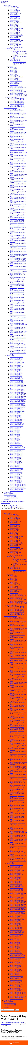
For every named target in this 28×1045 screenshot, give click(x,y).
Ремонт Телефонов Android (10, 108)
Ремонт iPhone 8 (14, 17)
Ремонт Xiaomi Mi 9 (15, 474)
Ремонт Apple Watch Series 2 (17, 100)
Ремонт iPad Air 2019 (15, 83)
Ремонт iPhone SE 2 (14, 29)
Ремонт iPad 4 (13, 70)
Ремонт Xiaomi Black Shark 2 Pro (18, 488)
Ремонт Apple (7, 5)
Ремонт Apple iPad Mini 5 (16, 81)
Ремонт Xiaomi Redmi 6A (16, 367)
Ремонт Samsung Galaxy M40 (17, 217)
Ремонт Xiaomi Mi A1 (15, 465)
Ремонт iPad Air (13, 82)
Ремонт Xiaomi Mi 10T (15, 470)
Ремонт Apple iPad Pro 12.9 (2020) (18, 95)
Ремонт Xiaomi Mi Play (15, 443)
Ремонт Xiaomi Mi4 (14, 442)
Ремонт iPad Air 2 (14, 85)
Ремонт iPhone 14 (14, 43)
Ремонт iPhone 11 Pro (15, 26)
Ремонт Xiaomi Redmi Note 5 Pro (18, 393)
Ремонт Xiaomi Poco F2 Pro (16, 426)
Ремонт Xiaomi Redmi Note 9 (17, 404)
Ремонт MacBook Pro (15, 60)
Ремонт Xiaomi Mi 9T (15, 477)
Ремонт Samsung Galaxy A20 (17, 308)
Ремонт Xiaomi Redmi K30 (16, 380)
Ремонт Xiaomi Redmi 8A (16, 373)
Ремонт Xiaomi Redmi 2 (15, 416)
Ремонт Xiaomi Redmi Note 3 (17, 384)
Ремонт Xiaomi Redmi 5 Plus (17, 362)
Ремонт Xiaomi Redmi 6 (15, 365)
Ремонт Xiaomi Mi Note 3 (16, 451)
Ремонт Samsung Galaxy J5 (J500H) (18, 254)
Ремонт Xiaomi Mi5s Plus (16, 445)
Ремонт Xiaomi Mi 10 (15, 466)
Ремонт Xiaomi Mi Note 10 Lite (17, 449)
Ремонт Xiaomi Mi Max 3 (16, 458)
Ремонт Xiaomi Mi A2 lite (16, 462)
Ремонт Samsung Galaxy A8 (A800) (18, 331)
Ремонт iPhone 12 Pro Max (16, 35)
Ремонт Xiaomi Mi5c (15, 435)
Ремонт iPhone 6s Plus (15, 13)
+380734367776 (13, 505)
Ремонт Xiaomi (10, 355)
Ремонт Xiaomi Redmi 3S (16, 412)
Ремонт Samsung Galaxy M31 (17, 219)
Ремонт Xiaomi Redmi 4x (16, 359)
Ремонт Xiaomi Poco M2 (16, 422)
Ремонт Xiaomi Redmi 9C (16, 377)
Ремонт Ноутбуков (11, 496)
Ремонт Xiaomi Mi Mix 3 (16, 454)
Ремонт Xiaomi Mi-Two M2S (17, 424)
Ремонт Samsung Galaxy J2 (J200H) (18, 271)
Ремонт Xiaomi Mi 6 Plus (16, 482)
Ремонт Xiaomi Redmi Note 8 (17, 400)
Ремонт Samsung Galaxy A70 (17, 284)
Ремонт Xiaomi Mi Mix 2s (16, 455)
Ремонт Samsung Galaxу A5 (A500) (18, 132)
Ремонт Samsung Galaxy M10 (17, 225)
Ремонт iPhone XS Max (15, 22)
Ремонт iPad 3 (13, 68)
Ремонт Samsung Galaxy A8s (17, 323)
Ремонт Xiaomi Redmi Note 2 (17, 381)
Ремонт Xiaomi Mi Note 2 (16, 453)
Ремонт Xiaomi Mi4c (15, 441)
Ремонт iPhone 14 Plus (15, 44)
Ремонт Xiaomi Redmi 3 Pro (16, 413)
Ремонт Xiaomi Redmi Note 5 (17, 392)
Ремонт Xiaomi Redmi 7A (16, 370)
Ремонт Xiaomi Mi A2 (15, 464)
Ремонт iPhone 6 (14, 9)
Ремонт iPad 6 (13, 71)
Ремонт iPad (10, 66)
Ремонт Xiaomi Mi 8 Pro (16, 480)
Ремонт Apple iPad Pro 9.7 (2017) (18, 87)
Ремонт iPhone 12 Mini (15, 31)
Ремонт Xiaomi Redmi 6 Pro (16, 366)
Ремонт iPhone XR (14, 24)
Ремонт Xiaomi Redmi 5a (16, 363)
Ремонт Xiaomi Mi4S (15, 439)
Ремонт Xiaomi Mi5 (14, 438)
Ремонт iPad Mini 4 (14, 79)
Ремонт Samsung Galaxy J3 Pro (17, 259)
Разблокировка (7, 492)
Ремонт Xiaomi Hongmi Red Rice (18, 485)
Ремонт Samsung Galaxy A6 (16, 343)
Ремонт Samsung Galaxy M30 (17, 220)
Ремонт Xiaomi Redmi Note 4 (17, 389)
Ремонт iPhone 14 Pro (15, 45)
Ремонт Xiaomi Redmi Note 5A (17, 395)
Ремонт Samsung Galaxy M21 (17, 221)
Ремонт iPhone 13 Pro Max (16, 40)
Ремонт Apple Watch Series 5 (17, 104)
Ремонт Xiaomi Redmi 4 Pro (16, 409)
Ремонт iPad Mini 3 (14, 78)
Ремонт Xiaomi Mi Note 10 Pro (17, 447)
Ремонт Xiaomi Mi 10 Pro (16, 472)
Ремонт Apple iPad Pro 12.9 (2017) (18, 94)
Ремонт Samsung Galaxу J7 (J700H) (18, 120)
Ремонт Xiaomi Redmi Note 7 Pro (18, 399)
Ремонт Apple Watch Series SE (17, 106)
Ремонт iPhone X (14, 20)
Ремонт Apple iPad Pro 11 (16, 90)
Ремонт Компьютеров (12, 497)
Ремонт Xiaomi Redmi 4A (16, 358)
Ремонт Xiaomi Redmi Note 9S (17, 407)
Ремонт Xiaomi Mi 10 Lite (16, 473)
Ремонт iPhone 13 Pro (15, 39)
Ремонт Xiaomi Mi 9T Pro (16, 476)
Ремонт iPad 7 (13, 72)
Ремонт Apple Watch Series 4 (17, 102)
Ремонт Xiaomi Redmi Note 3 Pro (18, 385)
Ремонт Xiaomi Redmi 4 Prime (17, 411)
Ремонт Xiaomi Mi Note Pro (16, 446)
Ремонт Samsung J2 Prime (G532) (18, 113)
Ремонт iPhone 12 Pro (15, 32)
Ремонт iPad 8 (13, 74)
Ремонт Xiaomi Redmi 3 (15, 415)
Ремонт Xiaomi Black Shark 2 (17, 489)
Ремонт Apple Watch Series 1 (17, 98)
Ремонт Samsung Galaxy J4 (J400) (18, 258)
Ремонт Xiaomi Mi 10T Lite (16, 469)
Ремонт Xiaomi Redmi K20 (16, 378)
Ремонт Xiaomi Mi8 (14, 428)
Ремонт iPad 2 (13, 67)
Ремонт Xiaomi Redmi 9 (15, 374)
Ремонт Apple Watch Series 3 (17, 101)
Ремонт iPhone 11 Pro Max (16, 28)
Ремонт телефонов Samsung (14, 109)
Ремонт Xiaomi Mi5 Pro (15, 436)
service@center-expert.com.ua (15, 507)
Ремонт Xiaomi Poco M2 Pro (17, 423)
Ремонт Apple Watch (12, 97)
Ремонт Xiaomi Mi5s (15, 434)
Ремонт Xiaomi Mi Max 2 (16, 459)
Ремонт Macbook (11, 48)
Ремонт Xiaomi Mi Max (15, 461)
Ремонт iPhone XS (14, 21)
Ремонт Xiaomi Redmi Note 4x (17, 390)
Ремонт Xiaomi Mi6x (15, 431)
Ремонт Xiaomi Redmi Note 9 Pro (18, 405)
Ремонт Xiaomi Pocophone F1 (17, 419)
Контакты (6, 499)
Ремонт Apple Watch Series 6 (17, 105)
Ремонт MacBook (14, 49)
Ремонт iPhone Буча (12, 6)
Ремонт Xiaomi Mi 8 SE (15, 478)
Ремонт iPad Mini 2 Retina (16, 77)
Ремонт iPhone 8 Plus (15, 18)
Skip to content (4, 1)
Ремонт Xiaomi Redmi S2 (16, 408)
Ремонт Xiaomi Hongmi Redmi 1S (18, 484)
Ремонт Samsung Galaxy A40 (17, 290)
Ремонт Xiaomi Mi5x (15, 432)
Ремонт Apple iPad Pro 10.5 (16, 89)
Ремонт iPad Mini (14, 75)
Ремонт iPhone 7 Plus (15, 16)
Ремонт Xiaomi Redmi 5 (15, 361)
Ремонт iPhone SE (14, 7)
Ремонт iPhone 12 (14, 33)
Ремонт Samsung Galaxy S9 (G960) (18, 174)
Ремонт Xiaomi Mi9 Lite (16, 427)
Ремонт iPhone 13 (14, 37)
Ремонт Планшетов (8, 493)
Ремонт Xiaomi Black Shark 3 (17, 487)
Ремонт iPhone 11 (14, 25)
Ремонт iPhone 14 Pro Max (16, 47)
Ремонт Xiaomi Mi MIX (15, 457)
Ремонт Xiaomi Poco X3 (16, 418)
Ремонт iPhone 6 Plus (15, 10)
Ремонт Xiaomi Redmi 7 (15, 369)
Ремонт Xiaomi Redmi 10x (16, 357)
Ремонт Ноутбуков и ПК (10, 495)
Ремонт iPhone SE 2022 (15, 41)
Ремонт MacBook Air (15, 59)
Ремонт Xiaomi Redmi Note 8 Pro (18, 401)
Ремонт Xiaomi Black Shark (16, 491)
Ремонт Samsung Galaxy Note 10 (18, 197)
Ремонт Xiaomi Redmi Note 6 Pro (18, 396)
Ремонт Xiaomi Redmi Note (16, 382)
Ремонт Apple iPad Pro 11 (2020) (18, 91)
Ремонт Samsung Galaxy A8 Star (18, 327)
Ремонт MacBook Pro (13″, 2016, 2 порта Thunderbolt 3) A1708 (20, 63)
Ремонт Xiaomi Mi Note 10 (16, 450)
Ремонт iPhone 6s (14, 12)
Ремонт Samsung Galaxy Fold (17, 273)
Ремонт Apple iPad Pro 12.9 (16, 93)
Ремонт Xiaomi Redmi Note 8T (17, 403)
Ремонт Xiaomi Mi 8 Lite (16, 481)
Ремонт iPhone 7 (14, 14)
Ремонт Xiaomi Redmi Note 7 (17, 397)
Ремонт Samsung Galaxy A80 (17, 279)
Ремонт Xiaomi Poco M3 (16, 420)
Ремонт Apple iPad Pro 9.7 (16, 86)
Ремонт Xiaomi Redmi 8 (15, 372)
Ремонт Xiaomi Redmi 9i (16, 376)
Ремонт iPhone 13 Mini (15, 36)
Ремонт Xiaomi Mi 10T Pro (16, 468)
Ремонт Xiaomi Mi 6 (15, 430)
